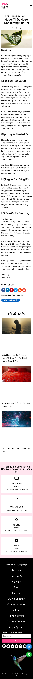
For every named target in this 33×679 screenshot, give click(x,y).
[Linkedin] (4, 646)
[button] (3, 290)
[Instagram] (16, 646)
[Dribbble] (20, 646)
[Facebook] (8, 646)
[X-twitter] (12, 646)
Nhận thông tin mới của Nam (12, 633)
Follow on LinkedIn (10, 300)
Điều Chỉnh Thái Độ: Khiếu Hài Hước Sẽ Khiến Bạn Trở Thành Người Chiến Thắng (14, 358)
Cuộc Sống (17, 28)
